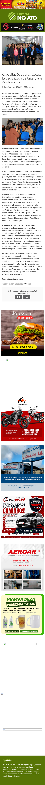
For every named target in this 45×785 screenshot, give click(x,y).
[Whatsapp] (26, 297)
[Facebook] (18, 297)
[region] (22, 4)
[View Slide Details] (22, 4)
